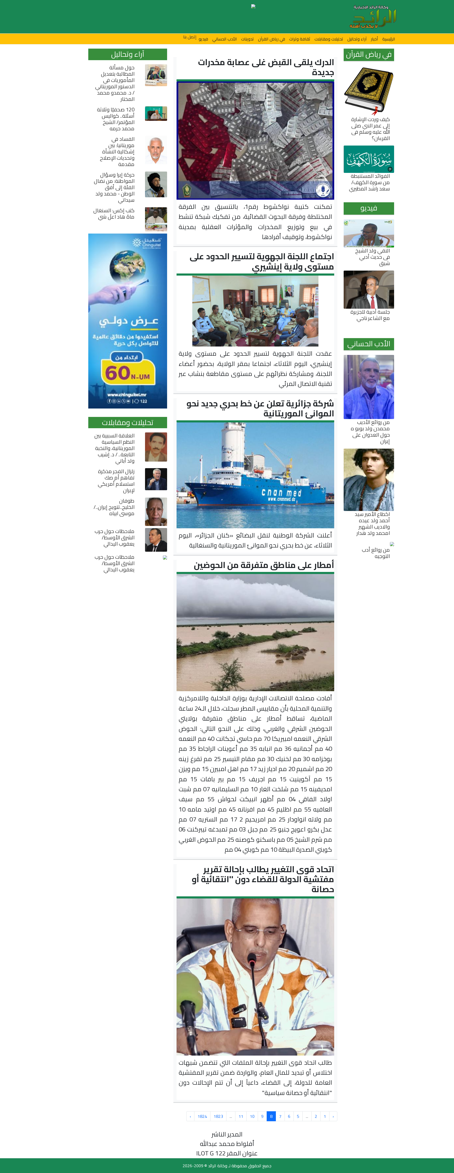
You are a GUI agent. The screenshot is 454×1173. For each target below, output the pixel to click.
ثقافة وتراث (299, 39)
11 (241, 1116)
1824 (202, 1116)
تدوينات (247, 39)
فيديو (203, 39)
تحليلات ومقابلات (328, 39)
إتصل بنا (190, 37)
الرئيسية (388, 39)
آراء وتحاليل (357, 39)
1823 (218, 1116)
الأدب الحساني (224, 39)
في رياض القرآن (271, 39)
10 (252, 1116)
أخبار (374, 39)
